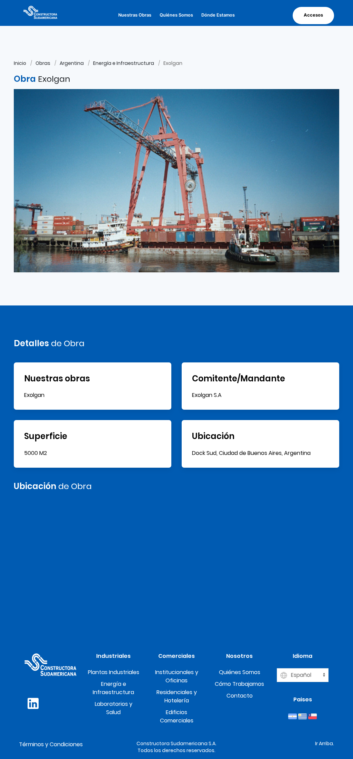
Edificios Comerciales (176, 716)
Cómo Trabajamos (239, 684)
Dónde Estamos (218, 15)
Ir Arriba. (324, 743)
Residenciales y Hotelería (177, 696)
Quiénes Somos (176, 15)
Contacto (239, 696)
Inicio (20, 63)
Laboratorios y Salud (113, 708)
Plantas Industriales (113, 672)
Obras (43, 63)
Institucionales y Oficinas (176, 676)
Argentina (72, 63)
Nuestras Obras (134, 15)
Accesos (313, 15)
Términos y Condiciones (51, 744)
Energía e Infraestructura (123, 63)
